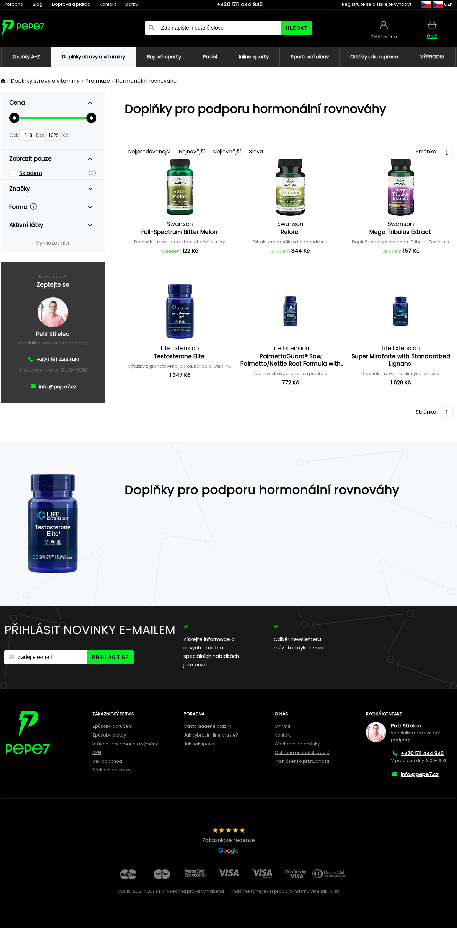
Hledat (296, 28)
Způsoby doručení (112, 726)
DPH (96, 752)
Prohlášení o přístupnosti (302, 761)
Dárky (131, 4)
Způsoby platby (109, 735)
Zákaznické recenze (228, 840)
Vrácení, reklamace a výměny (125, 744)
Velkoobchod (107, 761)
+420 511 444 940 (240, 4)
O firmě (283, 726)
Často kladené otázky (207, 726)
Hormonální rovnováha (146, 81)
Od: (14, 135)
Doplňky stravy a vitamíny (45, 81)
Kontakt (108, 4)
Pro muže (97, 81)
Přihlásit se (110, 657)
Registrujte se (356, 4)
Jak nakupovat (200, 744)
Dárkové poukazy (111, 770)
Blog (37, 4)
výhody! (402, 4)
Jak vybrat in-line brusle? (211, 735)
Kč (65, 135)
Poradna (13, 4)
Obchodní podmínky (297, 744)
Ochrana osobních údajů (302, 752)
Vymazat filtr (53, 243)
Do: (40, 135)
